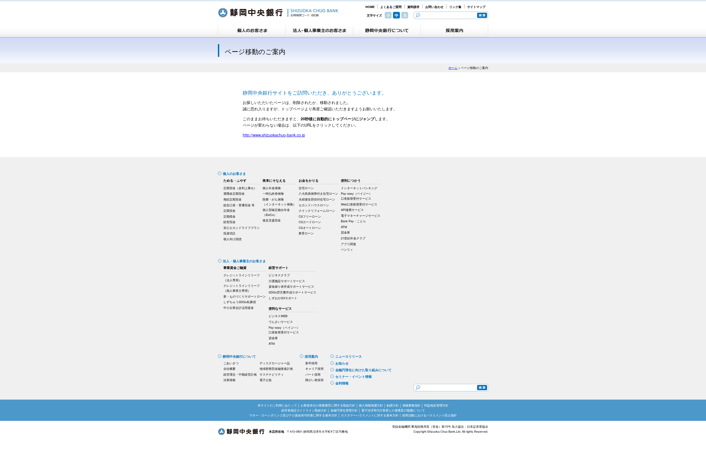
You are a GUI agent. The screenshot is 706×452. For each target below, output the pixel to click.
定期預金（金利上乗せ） (240, 188)
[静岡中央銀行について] (387, 30)
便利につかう (351, 180)
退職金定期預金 (234, 193)
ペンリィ (347, 249)
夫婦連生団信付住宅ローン (317, 199)
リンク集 (455, 7)
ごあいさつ (231, 363)
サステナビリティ (272, 374)
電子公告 (266, 380)
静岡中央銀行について (239, 356)
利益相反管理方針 (436, 405)
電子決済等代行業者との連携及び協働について (393, 410)
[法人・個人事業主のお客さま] (319, 30)
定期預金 (229, 210)
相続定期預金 (232, 199)
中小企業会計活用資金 (238, 307)
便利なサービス (280, 308)
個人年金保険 (272, 188)
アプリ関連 (348, 244)
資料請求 (413, 7)
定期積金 (229, 216)
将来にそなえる (274, 180)
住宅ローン (306, 188)
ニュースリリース (348, 356)
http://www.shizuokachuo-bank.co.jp (274, 135)
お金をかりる (309, 180)
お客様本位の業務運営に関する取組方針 (328, 405)
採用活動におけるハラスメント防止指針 (429, 415)
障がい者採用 (314, 380)
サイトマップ (476, 7)
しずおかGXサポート (283, 298)
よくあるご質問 (391, 7)
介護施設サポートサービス (287, 281)
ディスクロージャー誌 (275, 363)
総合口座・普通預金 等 (239, 205)
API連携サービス (352, 209)
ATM (344, 226)
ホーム (453, 67)
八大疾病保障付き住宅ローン (318, 193)
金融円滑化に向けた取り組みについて (363, 369)
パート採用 (312, 374)
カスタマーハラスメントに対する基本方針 (370, 415)
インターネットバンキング (359, 188)
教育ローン (306, 233)
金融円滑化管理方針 (344, 410)
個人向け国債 (232, 239)
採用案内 (311, 356)
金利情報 (342, 383)
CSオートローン (310, 227)
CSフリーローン (310, 216)
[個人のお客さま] (251, 30)
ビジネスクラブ (279, 275)
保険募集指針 (411, 405)
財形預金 (229, 222)
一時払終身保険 (273, 193)
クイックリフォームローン (317, 210)
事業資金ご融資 (235, 267)
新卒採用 (311, 363)
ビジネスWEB (278, 316)
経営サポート (278, 267)
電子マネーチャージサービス (360, 215)
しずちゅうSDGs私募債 (239, 301)
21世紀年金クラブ (353, 238)
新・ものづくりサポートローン (244, 296)
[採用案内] (454, 30)
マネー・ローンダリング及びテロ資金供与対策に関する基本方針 (293, 415)
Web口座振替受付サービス (359, 204)
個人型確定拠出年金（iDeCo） (276, 212)
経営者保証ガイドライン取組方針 (304, 410)
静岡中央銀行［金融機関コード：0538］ (278, 13)
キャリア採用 (314, 368)
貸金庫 (345, 232)
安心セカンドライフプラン (241, 227)
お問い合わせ (434, 7)
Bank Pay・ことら (353, 221)
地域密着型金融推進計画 (276, 368)
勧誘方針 (393, 405)
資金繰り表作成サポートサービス (291, 286)
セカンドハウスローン (314, 205)
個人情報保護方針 (371, 405)
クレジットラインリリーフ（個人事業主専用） (241, 288)
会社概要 (229, 368)
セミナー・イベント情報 (353, 376)
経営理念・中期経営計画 (240, 374)
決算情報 (229, 380)
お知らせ (342, 363)
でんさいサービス (281, 321)
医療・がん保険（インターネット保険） (279, 201)
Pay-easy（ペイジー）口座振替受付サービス (356, 195)
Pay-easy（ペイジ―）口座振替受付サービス (284, 330)
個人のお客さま (234, 173)
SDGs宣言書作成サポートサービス (292, 292)
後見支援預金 (272, 220)
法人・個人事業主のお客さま (244, 260)
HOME (370, 7)
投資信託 (229, 233)
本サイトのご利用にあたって (277, 405)
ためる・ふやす (235, 180)
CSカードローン (310, 222)
